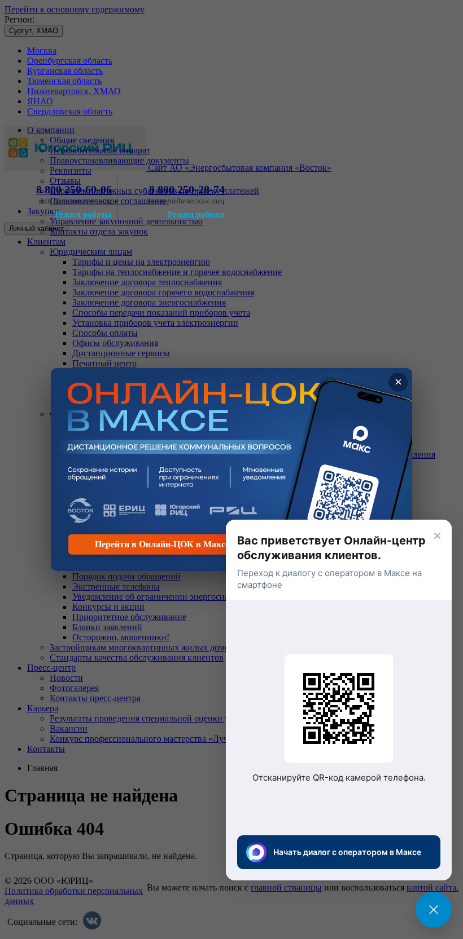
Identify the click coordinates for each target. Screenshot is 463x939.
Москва (41, 50)
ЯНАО (40, 101)
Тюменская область (64, 81)
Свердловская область (69, 111)
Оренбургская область (69, 60)
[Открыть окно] (434, 910)
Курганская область (65, 71)
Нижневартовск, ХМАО (74, 91)
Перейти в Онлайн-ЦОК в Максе (162, 544)
